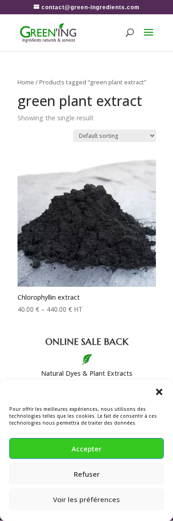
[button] (159, 392)
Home (26, 82)
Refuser (87, 474)
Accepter (86, 448)
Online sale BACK (86, 342)
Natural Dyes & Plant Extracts (86, 373)
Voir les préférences (86, 499)
